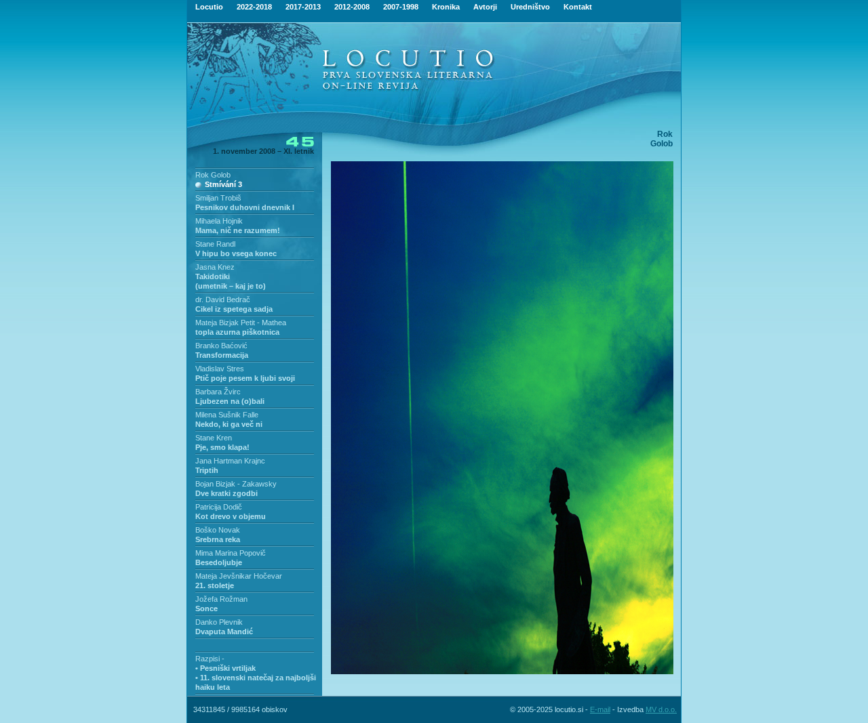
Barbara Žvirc (218, 392)
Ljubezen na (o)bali (229, 401)
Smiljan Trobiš (218, 198)
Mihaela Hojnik (219, 221)
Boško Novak (217, 530)
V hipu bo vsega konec (236, 253)
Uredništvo (530, 7)
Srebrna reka (217, 539)
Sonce (206, 608)
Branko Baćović (221, 346)
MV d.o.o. (661, 709)
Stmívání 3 (223, 184)
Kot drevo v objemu (230, 516)
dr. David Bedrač (222, 299)
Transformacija (221, 355)
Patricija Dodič (218, 507)
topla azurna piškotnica (237, 332)
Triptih (206, 470)
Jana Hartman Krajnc (230, 461)
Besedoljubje (218, 562)
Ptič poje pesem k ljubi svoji (245, 378)
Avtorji (485, 7)
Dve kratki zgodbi (226, 493)
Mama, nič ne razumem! (237, 230)
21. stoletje (214, 585)
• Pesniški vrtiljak (225, 668)
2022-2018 (254, 7)
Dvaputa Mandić (224, 631)
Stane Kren (213, 438)
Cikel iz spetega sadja (234, 309)
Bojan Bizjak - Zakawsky (236, 484)
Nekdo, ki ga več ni (228, 424)
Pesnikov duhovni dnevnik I (244, 207)
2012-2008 (352, 7)
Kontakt (578, 7)
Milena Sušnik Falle (226, 415)
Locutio (209, 7)
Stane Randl (215, 244)
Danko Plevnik (219, 622)
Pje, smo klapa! (222, 447)
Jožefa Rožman (221, 599)
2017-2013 (303, 7)
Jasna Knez (215, 267)
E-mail (600, 709)
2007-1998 (400, 7)
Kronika (446, 7)
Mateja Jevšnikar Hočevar (238, 576)
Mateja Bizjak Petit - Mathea (240, 322)
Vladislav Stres (219, 369)
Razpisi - (209, 659)
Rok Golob (213, 175)
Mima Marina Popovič (230, 553)
